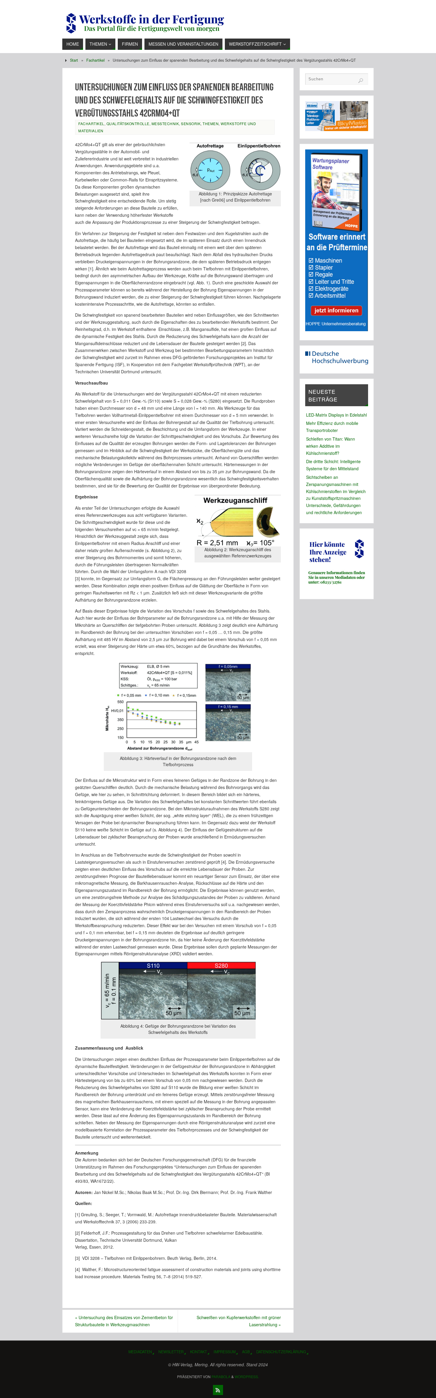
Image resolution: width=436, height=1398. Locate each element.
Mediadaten (140, 1351)
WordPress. (247, 1376)
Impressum (224, 1351)
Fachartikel (95, 60)
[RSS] (218, 1390)
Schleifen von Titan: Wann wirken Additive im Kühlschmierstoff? (330, 446)
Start (74, 60)
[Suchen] (361, 81)
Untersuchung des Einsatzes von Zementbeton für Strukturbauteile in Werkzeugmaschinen (124, 1320)
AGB (246, 1351)
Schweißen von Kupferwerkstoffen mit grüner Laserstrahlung (239, 1320)
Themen (211, 123)
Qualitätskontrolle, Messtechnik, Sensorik (153, 123)
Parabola (220, 1376)
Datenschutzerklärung (281, 1351)
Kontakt (198, 1351)
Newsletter (171, 1351)
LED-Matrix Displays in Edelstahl (336, 415)
